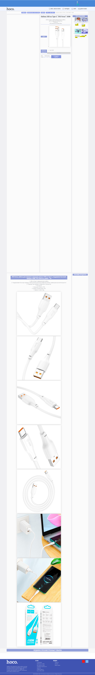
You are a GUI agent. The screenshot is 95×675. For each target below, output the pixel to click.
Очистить (59, 52)
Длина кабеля (44, 51)
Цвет (43, 36)
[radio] (59, 36)
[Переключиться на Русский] (78, 5)
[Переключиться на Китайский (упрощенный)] (82, 3)
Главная (24, 12)
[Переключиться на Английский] (80, 2)
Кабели (43, 12)
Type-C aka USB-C (50, 12)
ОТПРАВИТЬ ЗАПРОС (56, 57)
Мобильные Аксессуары (33, 12)
